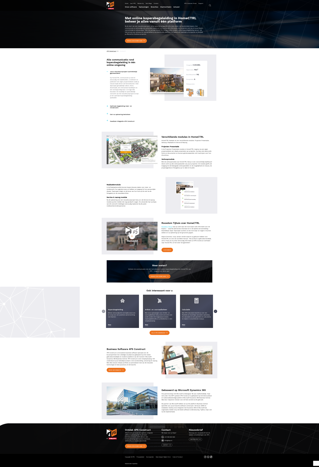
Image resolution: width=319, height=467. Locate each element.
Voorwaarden (150, 457)
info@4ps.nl (168, 440)
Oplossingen (144, 7)
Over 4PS (132, 3)
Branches (154, 7)
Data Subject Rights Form (163, 457)
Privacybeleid (140, 457)
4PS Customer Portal (190, 3)
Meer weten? (159, 265)
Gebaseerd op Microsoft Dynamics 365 (183, 390)
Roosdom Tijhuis (166, 227)
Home (126, 3)
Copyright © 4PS (130, 457)
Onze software (131, 7)
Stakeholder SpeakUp (131, 463)
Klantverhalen (165, 7)
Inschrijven (194, 439)
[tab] (123, 71)
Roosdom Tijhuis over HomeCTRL (180, 223)
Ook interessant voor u (159, 290)
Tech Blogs (149, 3)
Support (200, 3)
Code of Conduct (178, 457)
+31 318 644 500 (169, 437)
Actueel (176, 7)
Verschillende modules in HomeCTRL (182, 136)
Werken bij (140, 3)
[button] (103, 311)
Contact (156, 3)
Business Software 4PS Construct (126, 349)
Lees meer (167, 250)
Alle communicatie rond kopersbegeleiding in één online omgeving (121, 62)
